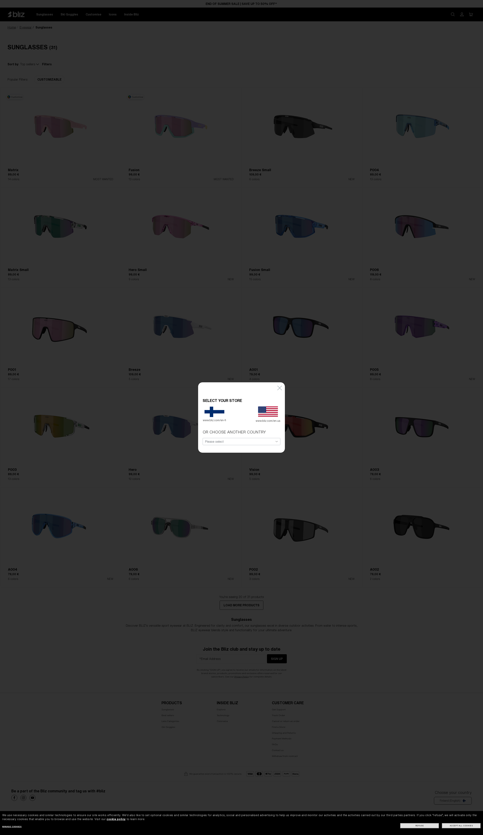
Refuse (419, 826)
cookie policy (116, 819)
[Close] (279, 387)
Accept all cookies (461, 826)
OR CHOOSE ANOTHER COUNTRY (234, 432)
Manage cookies (12, 827)
